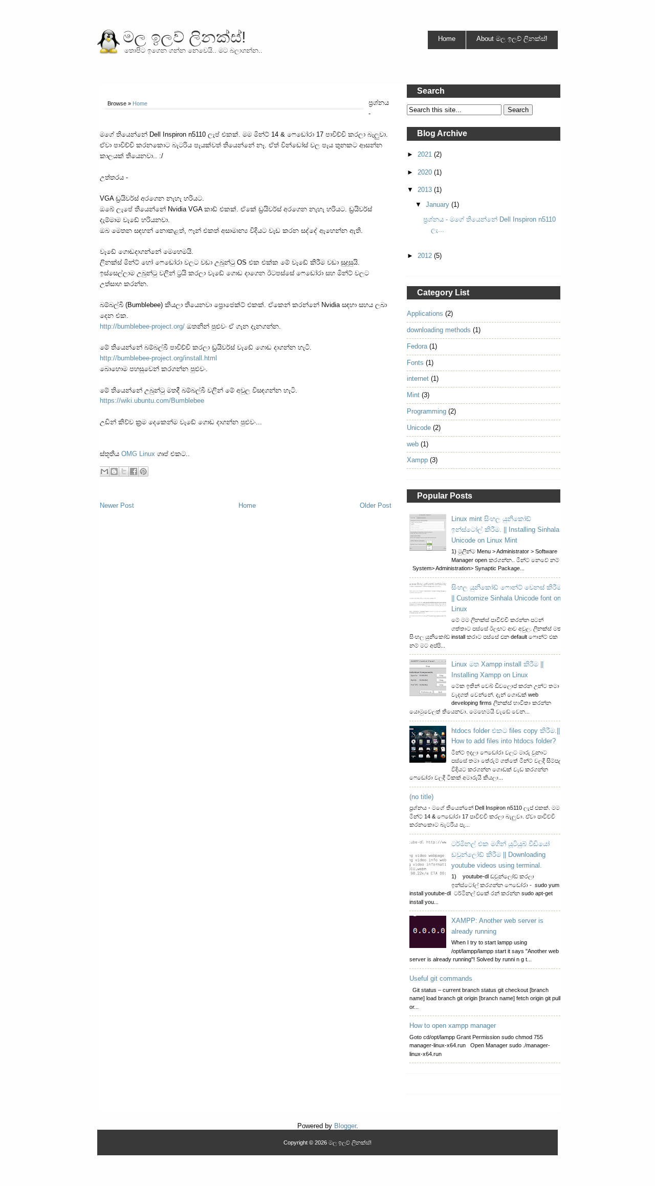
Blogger (345, 1126)
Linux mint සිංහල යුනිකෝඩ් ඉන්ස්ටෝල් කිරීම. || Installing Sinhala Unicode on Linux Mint (505, 529)
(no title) (421, 797)
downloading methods (439, 330)
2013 (426, 189)
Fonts (415, 362)
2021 (426, 154)
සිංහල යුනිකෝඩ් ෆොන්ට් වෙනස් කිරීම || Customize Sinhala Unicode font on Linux (506, 598)
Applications (425, 313)
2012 (426, 256)
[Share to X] (124, 471)
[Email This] (104, 471)
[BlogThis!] (114, 471)
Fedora (417, 346)
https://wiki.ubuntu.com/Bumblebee (152, 400)
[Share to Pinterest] (143, 471)
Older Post (375, 505)
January (438, 204)
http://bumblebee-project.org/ (142, 326)
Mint (413, 395)
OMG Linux (138, 454)
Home (446, 38)
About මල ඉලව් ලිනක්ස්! (512, 38)
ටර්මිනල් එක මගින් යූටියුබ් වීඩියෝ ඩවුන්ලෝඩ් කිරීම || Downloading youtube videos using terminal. (500, 854)
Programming (426, 411)
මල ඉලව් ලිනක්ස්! (184, 37)
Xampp (417, 460)
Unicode (419, 428)
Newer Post (117, 505)
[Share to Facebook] (133, 471)
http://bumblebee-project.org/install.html (158, 358)
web (413, 444)
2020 (426, 172)
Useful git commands (440, 978)
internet (418, 378)
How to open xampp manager (452, 1025)
